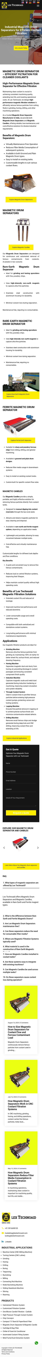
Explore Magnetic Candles (21, 247)
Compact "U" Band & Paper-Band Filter (17, 1321)
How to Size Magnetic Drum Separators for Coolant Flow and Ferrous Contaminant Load (19, 1032)
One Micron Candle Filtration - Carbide (17, 1312)
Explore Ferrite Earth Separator (21, 440)
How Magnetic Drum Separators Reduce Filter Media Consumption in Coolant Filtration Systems (21, 1178)
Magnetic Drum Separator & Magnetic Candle (20, 1325)
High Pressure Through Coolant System (18, 1315)
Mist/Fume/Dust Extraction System (16, 1338)
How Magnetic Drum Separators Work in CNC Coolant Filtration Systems (20, 1105)
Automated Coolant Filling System (16, 1335)
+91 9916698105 (11, 1228)
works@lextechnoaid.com (14, 1236)
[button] (4, 847)
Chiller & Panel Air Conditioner (14, 1331)
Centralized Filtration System (14, 1305)
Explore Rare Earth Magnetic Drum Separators (17, 395)
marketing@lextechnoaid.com (16, 1233)
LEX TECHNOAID (17, 1348)
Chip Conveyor (8, 1318)
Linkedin (8, 1242)
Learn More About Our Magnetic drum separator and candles (21, 866)
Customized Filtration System (14, 1308)
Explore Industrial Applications (16, 738)
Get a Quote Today (21, 48)
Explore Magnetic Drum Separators (21, 199)
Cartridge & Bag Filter (11, 1328)
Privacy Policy (6, 1354)
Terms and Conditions (8, 1352)
